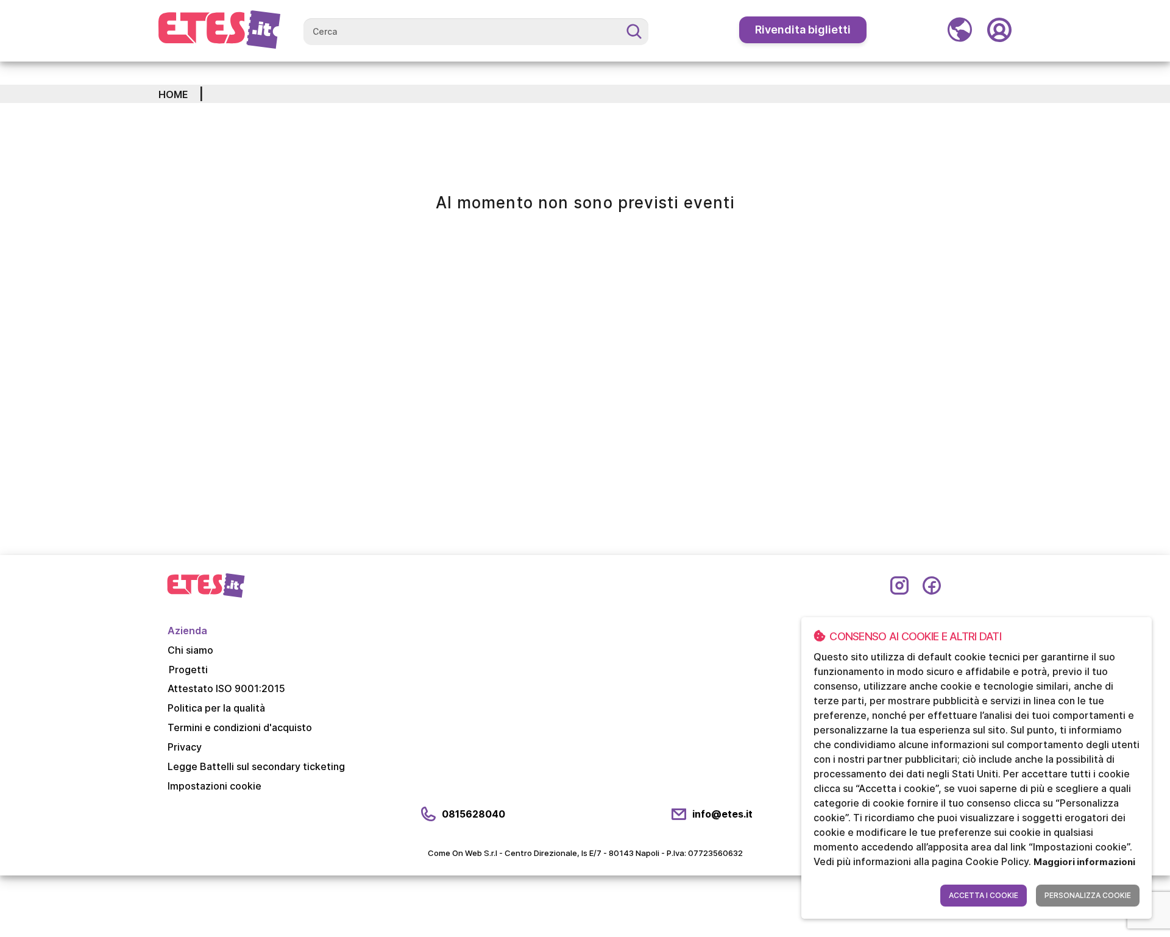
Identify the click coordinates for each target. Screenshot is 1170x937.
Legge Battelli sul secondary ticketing (256, 766)
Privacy (185, 747)
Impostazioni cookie (214, 786)
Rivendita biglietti (803, 29)
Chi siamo (190, 650)
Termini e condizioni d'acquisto (240, 727)
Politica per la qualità (216, 708)
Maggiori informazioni (1084, 862)
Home (173, 94)
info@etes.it (722, 814)
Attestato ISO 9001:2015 (226, 688)
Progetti (188, 669)
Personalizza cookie (1087, 895)
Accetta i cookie (983, 895)
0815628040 (473, 814)
